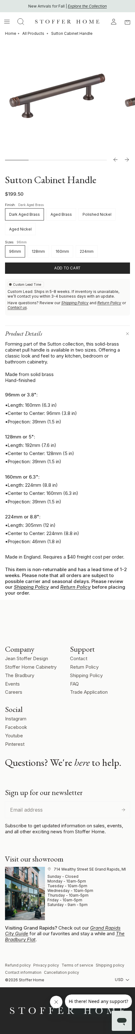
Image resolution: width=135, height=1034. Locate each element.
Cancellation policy (61, 972)
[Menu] (7, 22)
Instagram (15, 719)
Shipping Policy (75, 302)
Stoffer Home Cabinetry (31, 667)
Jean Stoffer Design (26, 658)
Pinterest (14, 744)
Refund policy (18, 965)
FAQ (74, 684)
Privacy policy (46, 965)
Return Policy (109, 302)
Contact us (17, 307)
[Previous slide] (115, 160)
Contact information (23, 972)
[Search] (21, 22)
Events (12, 684)
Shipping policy (110, 965)
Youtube (14, 736)
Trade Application (89, 692)
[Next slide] (126, 160)
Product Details (23, 333)
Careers (13, 692)
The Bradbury (19, 675)
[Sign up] (123, 809)
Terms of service (77, 965)
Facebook (16, 727)
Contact (78, 658)
